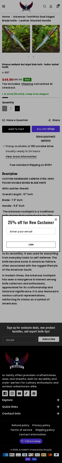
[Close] (56, 219)
